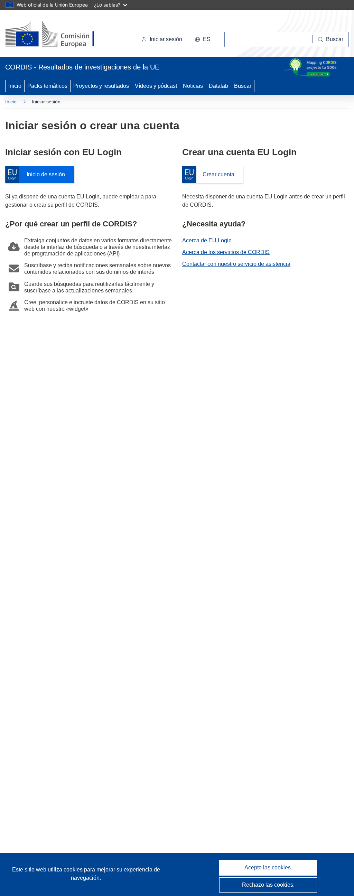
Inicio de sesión (38, 174)
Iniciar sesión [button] (166, 39)
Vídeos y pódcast (156, 86)
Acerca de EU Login (207, 240)
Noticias (193, 86)
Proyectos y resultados (101, 86)
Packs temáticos (47, 86)
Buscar (242, 86)
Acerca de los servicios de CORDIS (226, 252)
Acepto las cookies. (268, 867)
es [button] (207, 39)
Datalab (218, 86)
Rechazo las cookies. (268, 885)
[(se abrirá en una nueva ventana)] (61, 34)
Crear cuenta (208, 174)
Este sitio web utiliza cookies (48, 869)
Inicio (14, 86)
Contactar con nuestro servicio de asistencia (236, 264)
